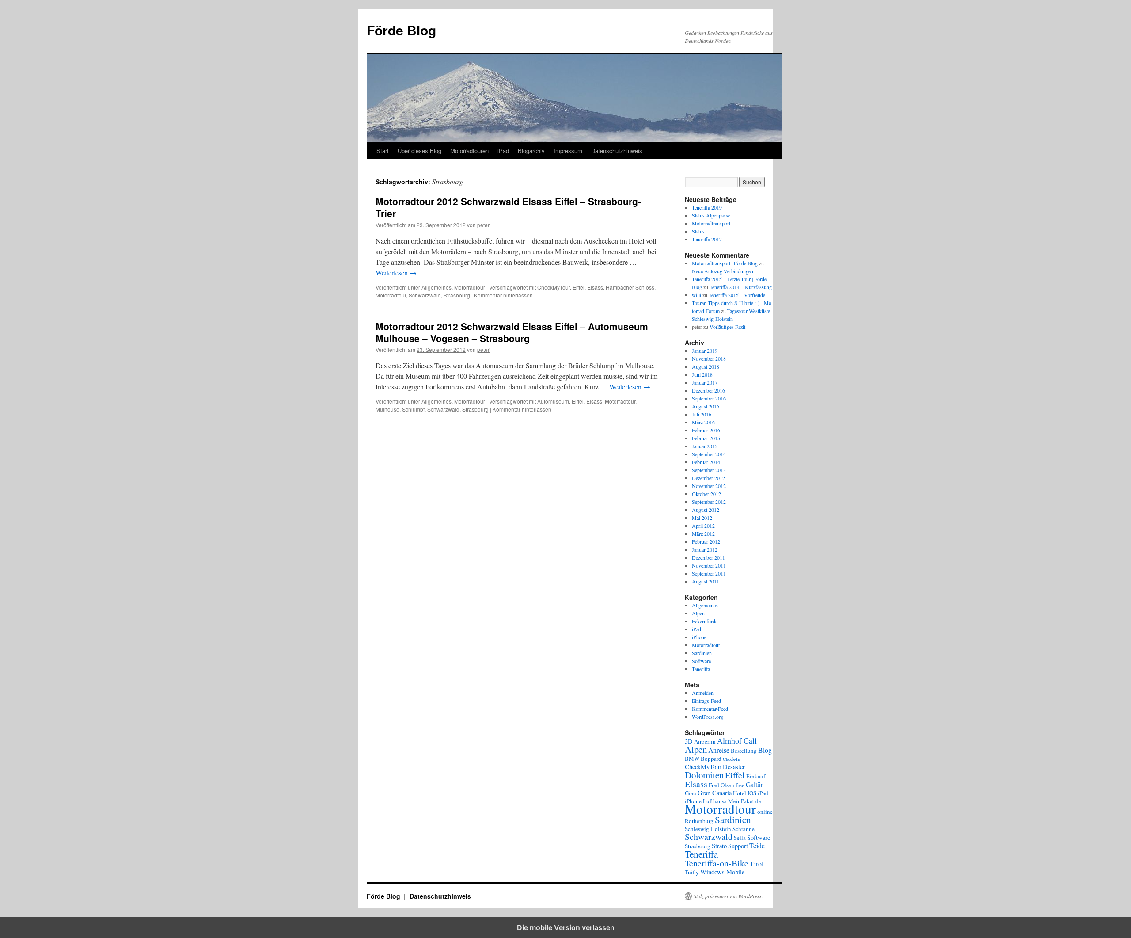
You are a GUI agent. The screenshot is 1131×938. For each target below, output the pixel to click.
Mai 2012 (702, 517)
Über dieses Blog (419, 150)
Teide (757, 845)
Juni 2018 (702, 374)
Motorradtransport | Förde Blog (725, 263)
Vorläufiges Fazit (727, 326)
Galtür (754, 784)
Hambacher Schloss (630, 287)
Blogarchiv (531, 150)
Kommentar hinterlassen (503, 295)
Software (701, 660)
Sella (740, 838)
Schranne (743, 829)
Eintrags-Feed (706, 700)
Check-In (731, 759)
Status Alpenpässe (711, 215)
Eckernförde (704, 621)
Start (382, 150)
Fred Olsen (721, 785)
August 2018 (705, 366)
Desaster (734, 767)
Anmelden (703, 692)
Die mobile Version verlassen (566, 927)
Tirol (756, 863)
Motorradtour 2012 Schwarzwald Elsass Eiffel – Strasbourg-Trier (508, 207)
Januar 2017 (704, 382)
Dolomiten (704, 775)
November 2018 (709, 358)
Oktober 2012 (706, 493)
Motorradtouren (469, 150)
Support (738, 846)
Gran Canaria (715, 793)
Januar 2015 (704, 446)
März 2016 (703, 422)
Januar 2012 (704, 549)
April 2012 (703, 525)
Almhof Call (737, 740)
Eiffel (578, 287)
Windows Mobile (722, 872)
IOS (752, 793)
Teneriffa (701, 668)
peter (483, 225)
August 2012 (705, 509)
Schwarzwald (425, 295)
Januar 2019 (704, 350)
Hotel (739, 793)
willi (696, 294)
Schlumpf (413, 409)
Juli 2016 (701, 414)
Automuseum (553, 401)
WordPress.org (707, 716)
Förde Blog (401, 29)
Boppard (711, 759)
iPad (503, 150)
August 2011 (705, 581)
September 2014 (709, 454)
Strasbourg (457, 295)
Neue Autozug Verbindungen (722, 271)
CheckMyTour (553, 287)
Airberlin (705, 741)
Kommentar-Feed (710, 708)
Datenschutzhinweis (616, 150)
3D (689, 741)
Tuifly (692, 872)
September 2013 (709, 469)
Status (698, 231)
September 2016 (709, 398)
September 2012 (709, 501)
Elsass (595, 287)
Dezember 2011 (708, 557)
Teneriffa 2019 (707, 207)
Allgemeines (436, 287)
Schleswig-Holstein (708, 829)
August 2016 (705, 406)
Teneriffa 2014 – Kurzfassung (741, 286)
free (740, 785)
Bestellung (744, 751)
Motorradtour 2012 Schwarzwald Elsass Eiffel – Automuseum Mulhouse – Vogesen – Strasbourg (512, 332)
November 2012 (709, 485)
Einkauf (755, 776)
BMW (692, 759)
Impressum (568, 150)
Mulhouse (387, 409)
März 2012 (703, 533)
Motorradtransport (711, 223)
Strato (719, 846)
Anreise (718, 750)
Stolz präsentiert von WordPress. (728, 896)
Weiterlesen (396, 272)
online (765, 812)
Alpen (698, 613)
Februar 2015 (706, 438)
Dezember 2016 (708, 390)
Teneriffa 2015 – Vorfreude (737, 294)
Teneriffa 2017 (707, 239)
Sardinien (702, 652)
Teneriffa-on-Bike (716, 863)
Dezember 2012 (708, 477)
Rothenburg (699, 821)
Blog (765, 750)
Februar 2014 (706, 461)
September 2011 (709, 573)
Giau (690, 793)
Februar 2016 (706, 430)
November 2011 (709, 565)
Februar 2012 (706, 541)
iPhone (699, 637)
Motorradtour (469, 287)
